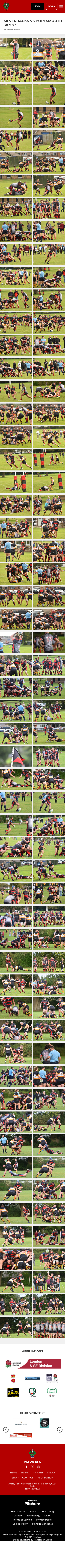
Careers (18, 1515)
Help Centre (18, 1511)
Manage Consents (42, 1523)
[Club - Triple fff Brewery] (44, 1423)
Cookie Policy (20, 1523)
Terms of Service (22, 1519)
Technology (33, 1515)
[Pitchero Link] (32, 1504)
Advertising (47, 1511)
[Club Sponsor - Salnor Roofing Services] (20, 1436)
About (32, 1511)
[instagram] (38, 1467)
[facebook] (26, 1467)
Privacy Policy (44, 1519)
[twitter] (32, 1467)
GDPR (47, 1515)
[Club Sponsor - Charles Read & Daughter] (20, 1423)
